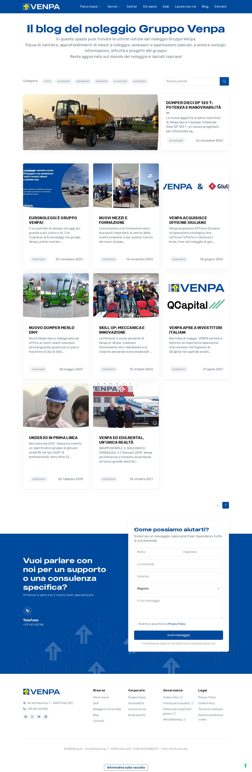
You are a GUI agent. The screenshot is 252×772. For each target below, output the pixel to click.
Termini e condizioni (210, 709)
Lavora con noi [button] (185, 6)
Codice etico (171, 697)
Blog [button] (205, 6)
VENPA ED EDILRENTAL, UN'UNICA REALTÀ (121, 440)
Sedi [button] (166, 6)
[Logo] (41, 691)
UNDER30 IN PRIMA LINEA (53, 437)
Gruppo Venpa (137, 697)
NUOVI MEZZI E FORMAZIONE (113, 220)
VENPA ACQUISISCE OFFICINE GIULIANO (188, 220)
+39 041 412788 (37, 709)
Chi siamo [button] (150, 6)
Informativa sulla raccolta (126, 767)
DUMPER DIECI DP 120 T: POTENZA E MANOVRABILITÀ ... (193, 107)
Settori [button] (132, 6)
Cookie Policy (206, 703)
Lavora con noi (137, 709)
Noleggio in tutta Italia (107, 709)
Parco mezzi (101, 697)
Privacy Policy (177, 624)
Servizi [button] (112, 6)
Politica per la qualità (176, 703)
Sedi (96, 703)
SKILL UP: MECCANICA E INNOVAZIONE (122, 330)
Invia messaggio (179, 635)
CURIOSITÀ (101, 81)
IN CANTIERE (120, 81)
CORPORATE (82, 81)
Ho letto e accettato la (162, 624)
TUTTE (47, 81)
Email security (137, 715)
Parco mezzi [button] (89, 6)
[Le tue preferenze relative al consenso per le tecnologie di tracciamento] (245, 765)
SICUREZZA (139, 81)
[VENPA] (41, 7)
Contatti (220, 6)
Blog (96, 715)
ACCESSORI (63, 81)
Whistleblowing (172, 719)
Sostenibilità (136, 703)
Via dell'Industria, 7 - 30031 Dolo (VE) (49, 703)
